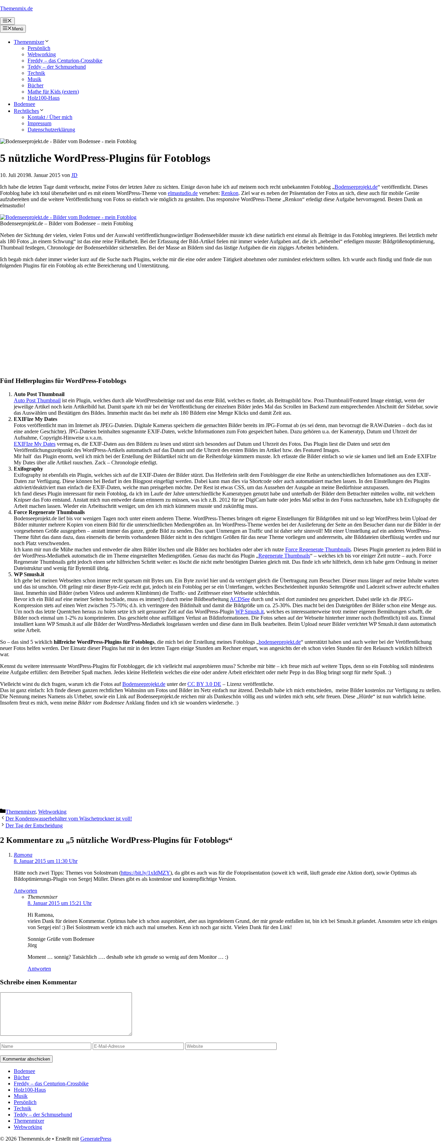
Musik (34, 79)
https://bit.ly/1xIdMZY (145, 873)
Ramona (23, 855)
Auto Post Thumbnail (37, 400)
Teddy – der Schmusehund (57, 67)
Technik (36, 73)
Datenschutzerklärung (51, 129)
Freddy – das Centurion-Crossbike (65, 60)
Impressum (39, 123)
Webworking (42, 54)
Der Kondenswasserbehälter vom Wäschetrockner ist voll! (69, 818)
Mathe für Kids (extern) (53, 92)
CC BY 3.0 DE (204, 684)
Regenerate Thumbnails (284, 556)
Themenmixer (29, 42)
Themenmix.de (16, 8)
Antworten (25, 891)
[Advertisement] (206, 322)
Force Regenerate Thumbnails (318, 549)
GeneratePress (95, 1139)
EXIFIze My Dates (34, 444)
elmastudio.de (183, 193)
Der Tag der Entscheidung (34, 825)
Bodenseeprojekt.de (356, 187)
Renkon (229, 193)
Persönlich (39, 48)
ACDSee (240, 599)
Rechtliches (26, 111)
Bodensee (24, 104)
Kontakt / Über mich (50, 117)
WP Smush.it (249, 611)
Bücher (35, 85)
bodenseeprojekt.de (280, 642)
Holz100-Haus (44, 98)
